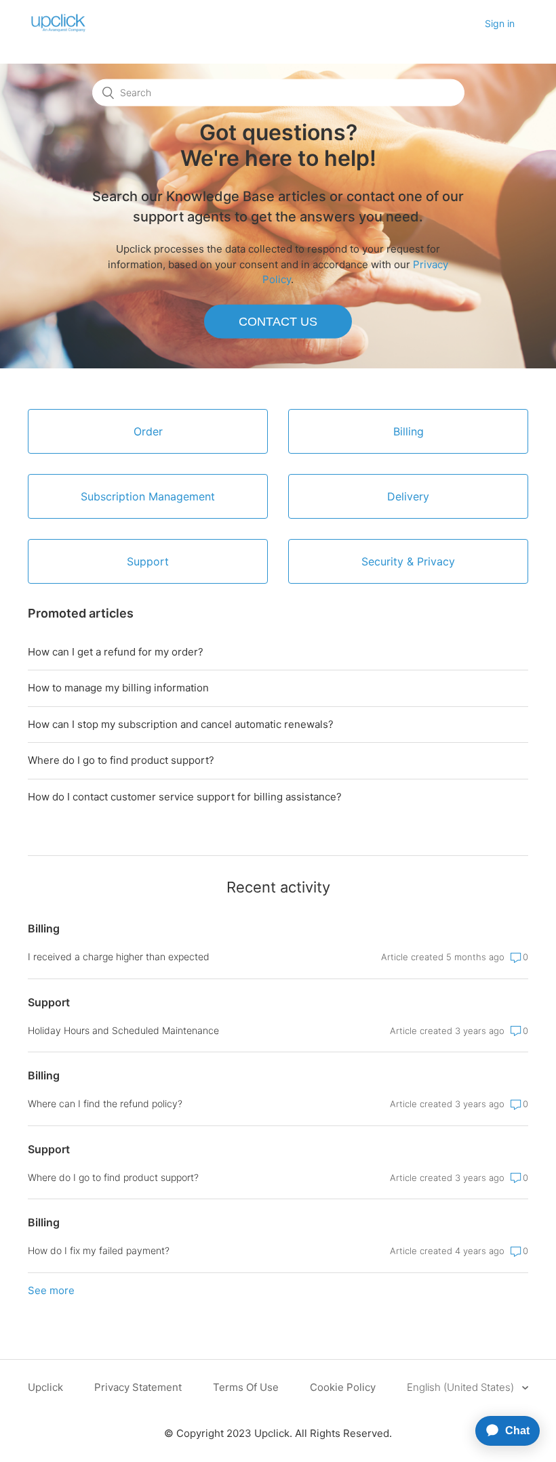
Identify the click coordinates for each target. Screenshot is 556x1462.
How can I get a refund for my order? (115, 651)
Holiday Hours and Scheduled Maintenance (123, 1030)
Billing (44, 928)
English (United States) (462, 1387)
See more (51, 1290)
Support (49, 1002)
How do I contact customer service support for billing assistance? (185, 796)
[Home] (58, 30)
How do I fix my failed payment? (99, 1250)
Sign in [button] (500, 23)
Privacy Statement (138, 1387)
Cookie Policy (343, 1387)
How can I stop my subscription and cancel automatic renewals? (181, 724)
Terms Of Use (246, 1387)
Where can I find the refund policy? (105, 1103)
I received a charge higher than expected (119, 956)
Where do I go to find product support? (121, 760)
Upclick (45, 1387)
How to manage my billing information (118, 687)
